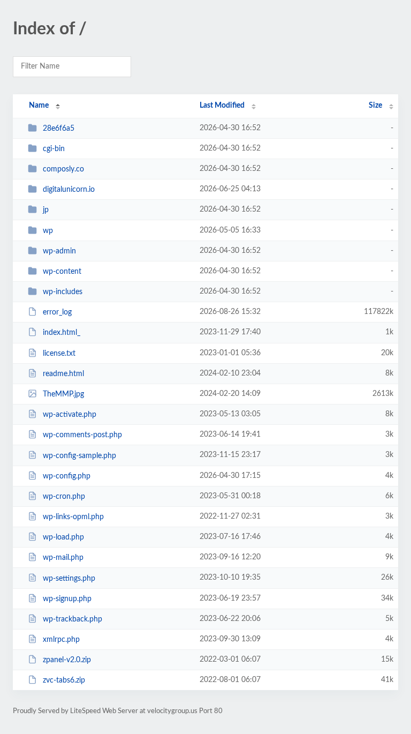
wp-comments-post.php (82, 435)
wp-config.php (66, 476)
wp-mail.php (63, 557)
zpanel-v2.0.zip (67, 660)
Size (375, 105)
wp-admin (59, 251)
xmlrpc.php (61, 639)
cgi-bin (54, 149)
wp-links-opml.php (73, 517)
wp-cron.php (64, 496)
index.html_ (61, 332)
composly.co (63, 169)
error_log (57, 312)
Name (39, 105)
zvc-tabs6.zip (64, 680)
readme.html (63, 374)
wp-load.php (63, 537)
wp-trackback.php (72, 619)
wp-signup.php (67, 599)
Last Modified (222, 105)
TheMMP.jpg (63, 394)
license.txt (59, 353)
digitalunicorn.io (69, 189)
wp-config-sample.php (79, 455)
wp (48, 231)
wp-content (62, 271)
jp (46, 210)
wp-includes (62, 292)
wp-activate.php (69, 414)
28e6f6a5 (58, 128)
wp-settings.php (69, 578)
